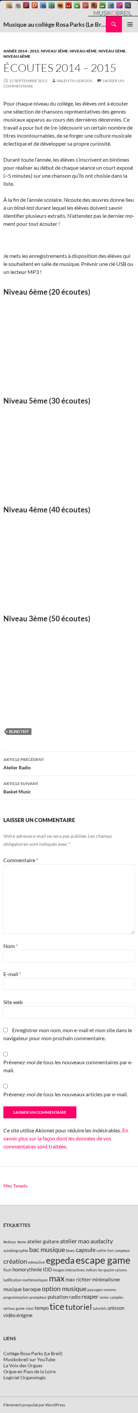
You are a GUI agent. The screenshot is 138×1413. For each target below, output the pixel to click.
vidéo (9, 1315)
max (57, 1278)
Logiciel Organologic (24, 1377)
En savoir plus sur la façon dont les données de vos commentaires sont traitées (65, 1138)
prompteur (38, 1297)
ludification (12, 1280)
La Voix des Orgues (23, 1365)
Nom (10, 946)
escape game (103, 1260)
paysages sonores (101, 1289)
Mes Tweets (15, 1186)
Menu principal (130, 24)
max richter (78, 1279)
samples (116, 1297)
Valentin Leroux (74, 80)
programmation (15, 1297)
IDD (47, 1269)
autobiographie (15, 1250)
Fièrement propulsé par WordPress (34, 1404)
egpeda (60, 1260)
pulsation (58, 1297)
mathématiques (35, 1280)
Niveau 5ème (112, 50)
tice (57, 1306)
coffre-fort (105, 1250)
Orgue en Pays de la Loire (29, 1371)
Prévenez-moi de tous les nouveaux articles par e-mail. (65, 1094)
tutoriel (78, 1306)
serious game (14, 1308)
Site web (13, 1002)
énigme (24, 1315)
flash (7, 1270)
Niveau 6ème (16, 56)
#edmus (9, 1242)
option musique (64, 1288)
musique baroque (22, 1289)
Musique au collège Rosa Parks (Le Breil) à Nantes (54, 24)
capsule (85, 1249)
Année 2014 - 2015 (21, 50)
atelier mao (74, 1241)
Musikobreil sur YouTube (29, 1359)
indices (91, 1270)
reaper (89, 1296)
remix (104, 1297)
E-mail (12, 974)
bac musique (47, 1249)
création (15, 1261)
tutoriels (100, 1308)
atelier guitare (43, 1241)
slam (29, 1308)
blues (70, 1250)
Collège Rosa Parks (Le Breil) (32, 1353)
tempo (41, 1308)
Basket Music (20, 787)
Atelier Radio (23, 763)
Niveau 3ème (54, 50)
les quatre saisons (112, 1270)
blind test (19, 731)
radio (74, 1297)
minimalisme (106, 1279)
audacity (101, 1241)
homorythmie (27, 1269)
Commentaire (20, 860)
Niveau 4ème (83, 50)
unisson (116, 1308)
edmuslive (36, 1262)
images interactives (69, 1270)
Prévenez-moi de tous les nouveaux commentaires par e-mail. (68, 1066)
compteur (122, 1250)
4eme (21, 1242)
